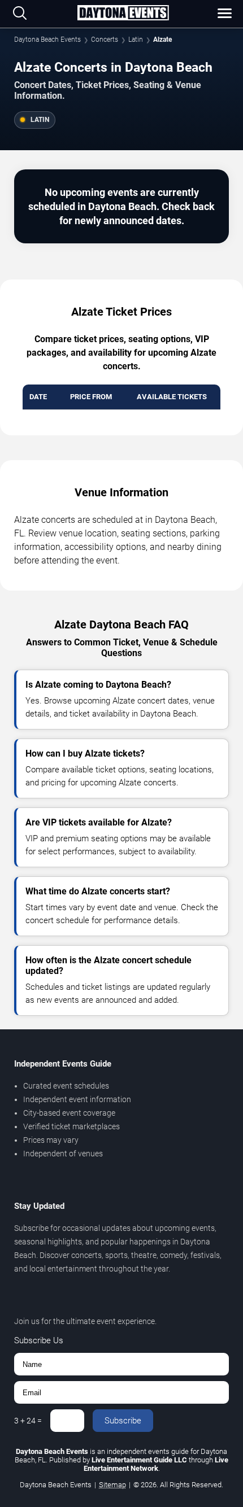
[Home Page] (123, 14)
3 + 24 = (28, 1420)
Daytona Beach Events (47, 39)
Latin (135, 39)
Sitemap (112, 1484)
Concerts (104, 39)
